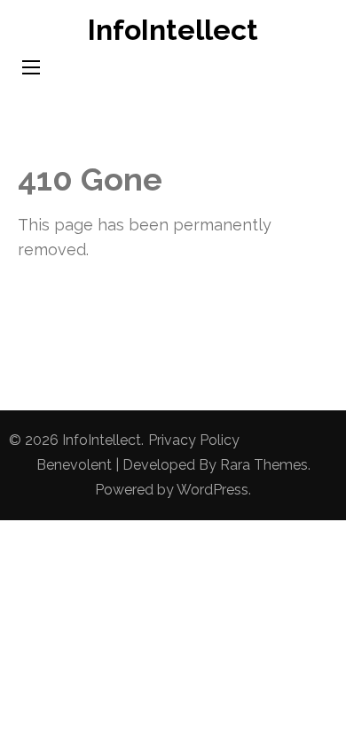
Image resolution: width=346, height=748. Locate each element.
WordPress (212, 489)
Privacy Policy (194, 440)
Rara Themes (264, 464)
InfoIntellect (173, 29)
